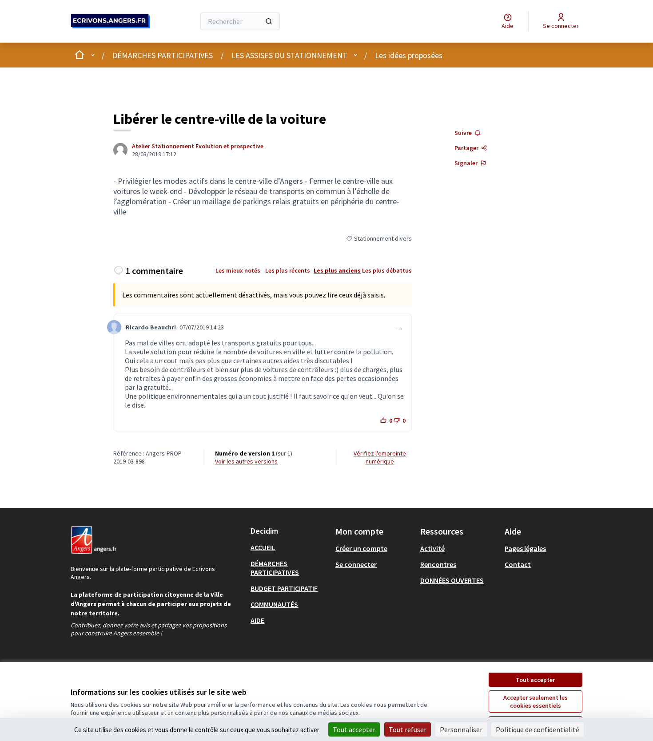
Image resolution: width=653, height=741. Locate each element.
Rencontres (438, 564)
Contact (518, 564)
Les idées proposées (408, 55)
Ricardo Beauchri (151, 327)
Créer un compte (361, 548)
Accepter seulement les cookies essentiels (535, 701)
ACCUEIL (263, 547)
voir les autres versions (246, 461)
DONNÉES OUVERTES (452, 580)
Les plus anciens (337, 270)
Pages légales (525, 548)
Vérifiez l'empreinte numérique (380, 457)
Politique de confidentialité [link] (537, 729)
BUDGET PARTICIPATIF (284, 588)
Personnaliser (461, 729)
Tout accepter (535, 680)
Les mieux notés (237, 270)
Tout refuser (407, 729)
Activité (432, 548)
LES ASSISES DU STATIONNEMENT (289, 55)
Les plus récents (287, 270)
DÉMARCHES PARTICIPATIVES (162, 55)
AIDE (257, 620)
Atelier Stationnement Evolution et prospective (197, 146)
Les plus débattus (387, 270)
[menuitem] (289, 547)
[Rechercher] (269, 21)
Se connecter (356, 564)
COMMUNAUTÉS (274, 604)
